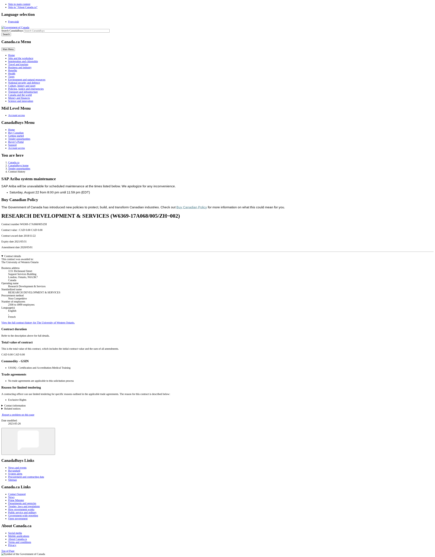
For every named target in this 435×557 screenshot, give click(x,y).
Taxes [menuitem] (11, 76)
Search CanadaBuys (12, 30)
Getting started (16, 135)
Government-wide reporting (23, 515)
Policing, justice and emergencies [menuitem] (26, 88)
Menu (8, 49)
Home (11, 129)
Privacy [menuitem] (12, 545)
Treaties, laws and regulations (24, 506)
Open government (18, 518)
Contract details (12, 256)
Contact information (15, 405)
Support (12, 145)
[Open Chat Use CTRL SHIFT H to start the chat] (28, 441)
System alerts (15, 473)
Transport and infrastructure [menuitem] (23, 91)
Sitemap (12, 479)
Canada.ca (13, 162)
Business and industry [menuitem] (20, 67)
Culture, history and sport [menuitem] (21, 85)
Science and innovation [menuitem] (20, 101)
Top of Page (7, 551)
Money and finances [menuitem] (19, 98)
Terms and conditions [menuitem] (19, 542)
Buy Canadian (16, 132)
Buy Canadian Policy (191, 207)
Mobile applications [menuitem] (18, 536)
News (11, 497)
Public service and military (22, 512)
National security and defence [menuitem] (24, 82)
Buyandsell (14, 470)
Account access (16, 115)
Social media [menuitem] (15, 533)
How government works (21, 509)
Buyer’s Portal (16, 141)
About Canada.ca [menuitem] (17, 539)
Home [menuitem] (11, 55)
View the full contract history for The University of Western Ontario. (38, 322)
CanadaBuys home (18, 165)
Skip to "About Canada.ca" (23, 7)
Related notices (12, 408)
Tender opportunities (19, 138)
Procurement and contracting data (26, 476)
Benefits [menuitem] (12, 70)
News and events (17, 467)
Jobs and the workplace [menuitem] (20, 58)
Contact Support (17, 494)
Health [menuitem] (11, 73)
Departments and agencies (22, 503)
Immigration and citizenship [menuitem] (23, 61)
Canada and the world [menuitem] (20, 94)
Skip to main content (19, 4)
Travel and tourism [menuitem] (18, 64)
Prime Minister (16, 500)
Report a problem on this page (18, 414)
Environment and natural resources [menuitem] (26, 79)
